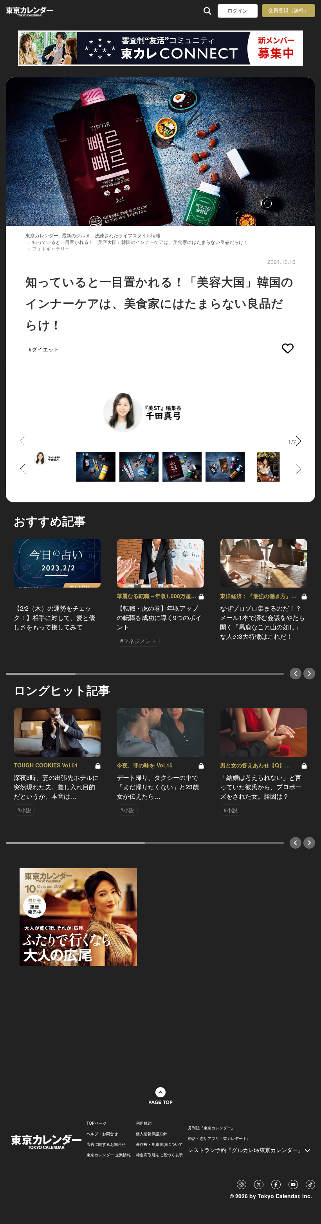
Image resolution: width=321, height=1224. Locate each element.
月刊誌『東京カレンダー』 (211, 1128)
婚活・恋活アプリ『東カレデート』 (219, 1138)
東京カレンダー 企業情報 (109, 1155)
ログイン (237, 11)
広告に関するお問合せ (106, 1144)
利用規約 (143, 1123)
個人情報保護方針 (151, 1134)
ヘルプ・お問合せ (102, 1134)
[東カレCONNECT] (160, 48)
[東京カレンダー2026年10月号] (78, 916)
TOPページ (96, 1123)
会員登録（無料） (288, 10)
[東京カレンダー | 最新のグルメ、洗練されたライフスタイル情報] (30, 10)
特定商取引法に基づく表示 (159, 1155)
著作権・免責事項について (159, 1144)
